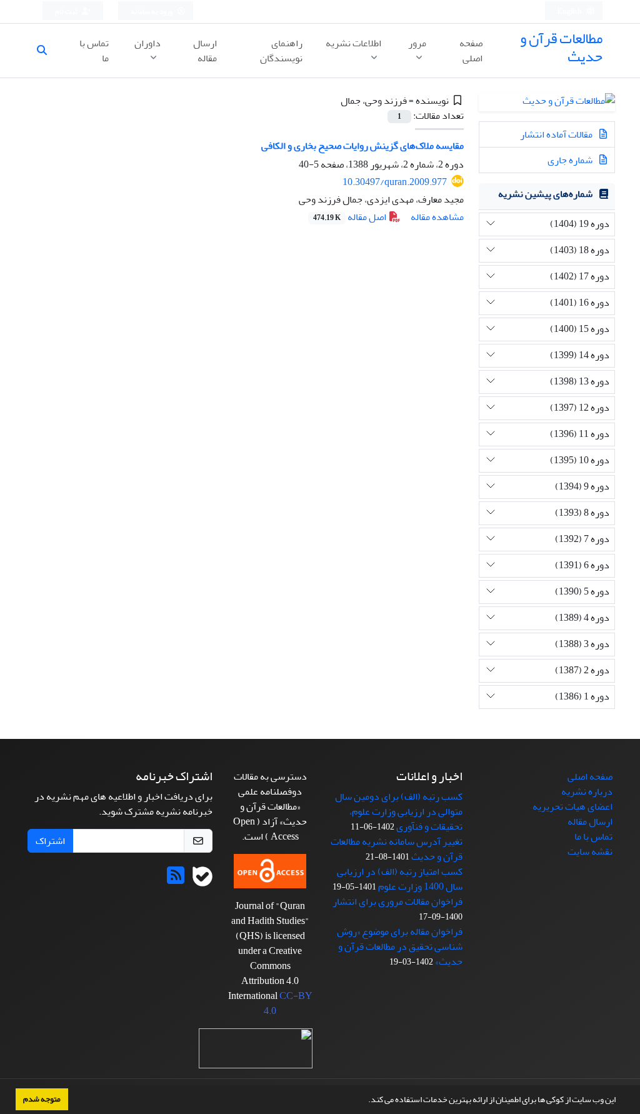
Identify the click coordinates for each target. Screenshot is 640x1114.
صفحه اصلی (470, 51)
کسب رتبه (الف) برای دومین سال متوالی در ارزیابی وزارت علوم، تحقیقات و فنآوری (398, 811)
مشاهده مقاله (437, 217)
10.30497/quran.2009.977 (394, 182)
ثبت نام (67, 11)
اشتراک (50, 840)
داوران (147, 43)
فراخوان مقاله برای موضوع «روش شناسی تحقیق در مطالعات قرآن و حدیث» (399, 946)
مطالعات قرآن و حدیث (561, 47)
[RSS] (176, 879)
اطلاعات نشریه (353, 43)
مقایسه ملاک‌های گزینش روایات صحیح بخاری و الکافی (362, 145)
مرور (417, 43)
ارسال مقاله (205, 51)
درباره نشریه (586, 791)
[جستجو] (47, 51)
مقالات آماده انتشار (557, 134)
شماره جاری (571, 160)
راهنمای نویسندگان (281, 51)
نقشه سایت (590, 851)
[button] (365, 1101)
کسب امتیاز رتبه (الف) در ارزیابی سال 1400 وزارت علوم (399, 879)
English (570, 11)
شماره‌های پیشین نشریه (545, 193)
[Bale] (202, 879)
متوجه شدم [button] (42, 1098)
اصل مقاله (350, 217)
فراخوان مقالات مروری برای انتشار (397, 901)
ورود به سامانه (152, 11)
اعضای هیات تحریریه (572, 806)
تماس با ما (94, 51)
